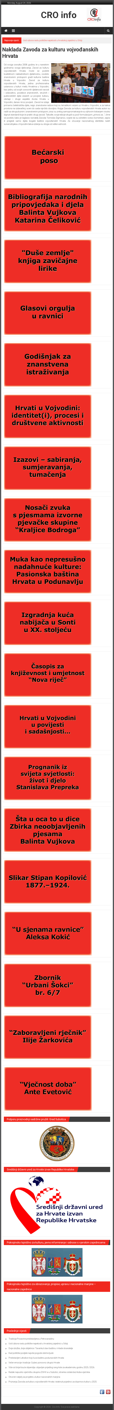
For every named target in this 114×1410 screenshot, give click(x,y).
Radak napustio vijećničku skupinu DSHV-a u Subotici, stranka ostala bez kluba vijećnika (49, 1372)
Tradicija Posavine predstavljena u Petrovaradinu (31, 1339)
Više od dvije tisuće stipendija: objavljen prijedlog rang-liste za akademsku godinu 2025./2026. (52, 1367)
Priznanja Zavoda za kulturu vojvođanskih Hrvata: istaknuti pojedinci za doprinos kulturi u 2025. (53, 1382)
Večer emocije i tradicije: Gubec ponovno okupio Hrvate (34, 1362)
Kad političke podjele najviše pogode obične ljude (31, 1353)
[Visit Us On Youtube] (108, 1391)
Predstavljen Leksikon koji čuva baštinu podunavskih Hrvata (36, 1358)
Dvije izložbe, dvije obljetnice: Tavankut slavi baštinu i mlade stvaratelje (55, 40)
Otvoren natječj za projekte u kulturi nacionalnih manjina (34, 1377)
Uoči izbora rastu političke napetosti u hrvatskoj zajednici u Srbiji (38, 1343)
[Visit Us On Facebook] (102, 1391)
